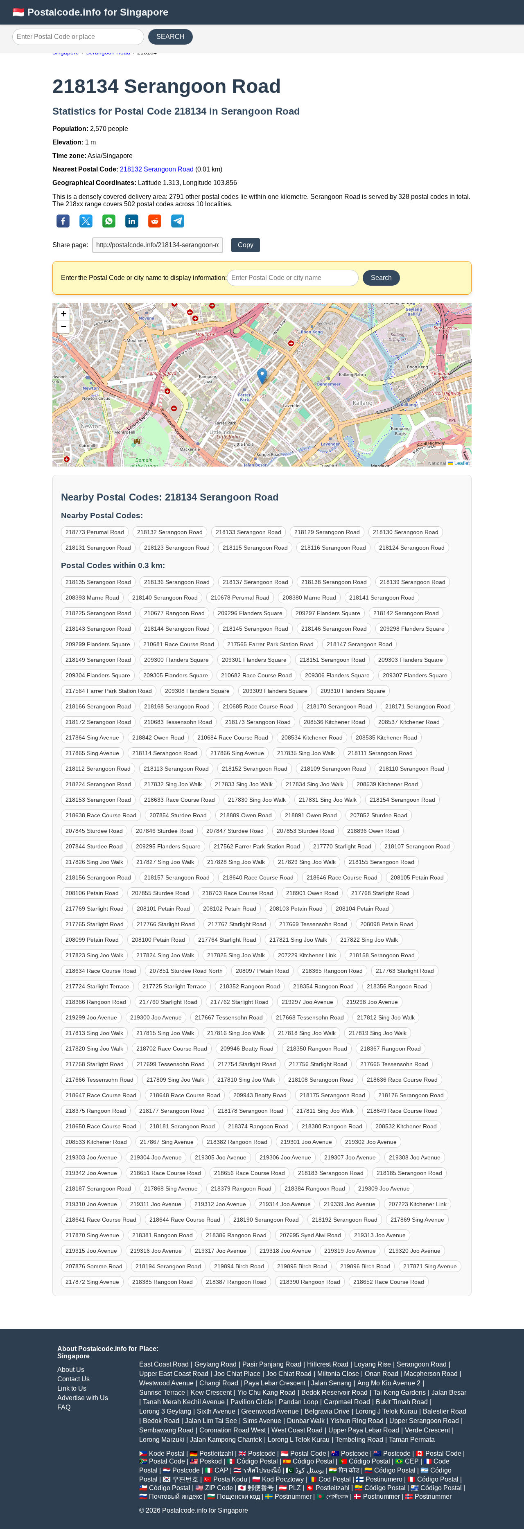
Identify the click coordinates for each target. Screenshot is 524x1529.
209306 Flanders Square (337, 675)
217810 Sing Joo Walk (246, 1079)
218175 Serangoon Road (332, 1095)
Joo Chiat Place (237, 1373)
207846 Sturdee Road (164, 831)
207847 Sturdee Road (235, 831)
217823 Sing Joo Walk (94, 955)
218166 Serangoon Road (98, 706)
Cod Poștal (334, 1479)
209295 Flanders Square (168, 846)
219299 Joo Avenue (91, 1017)
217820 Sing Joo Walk (94, 1048)
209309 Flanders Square (275, 691)
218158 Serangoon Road (382, 955)
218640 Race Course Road (258, 877)
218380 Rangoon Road (332, 1126)
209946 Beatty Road (246, 1048)
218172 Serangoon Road (98, 722)
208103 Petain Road (296, 908)
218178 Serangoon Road (250, 1110)
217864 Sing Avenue (92, 737)
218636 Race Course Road (402, 1079)
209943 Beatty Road (260, 1095)
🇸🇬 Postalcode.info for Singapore (90, 12)
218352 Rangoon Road (249, 986)
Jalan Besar (448, 1392)
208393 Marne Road (92, 597)
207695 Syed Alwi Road (310, 1235)
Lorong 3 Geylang (165, 1411)
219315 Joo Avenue (91, 1250)
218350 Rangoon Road (317, 1048)
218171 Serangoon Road (418, 706)
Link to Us (71, 1388)
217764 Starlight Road (227, 939)
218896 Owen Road (373, 831)
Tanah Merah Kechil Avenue (184, 1401)
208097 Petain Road (262, 970)
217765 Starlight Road (95, 924)
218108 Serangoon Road (321, 1079)
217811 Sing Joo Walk (325, 1110)
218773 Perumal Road (95, 532)
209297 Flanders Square (328, 613)
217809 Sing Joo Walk (175, 1079)
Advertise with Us (82, 1397)
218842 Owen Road (158, 737)
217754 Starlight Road (247, 1064)
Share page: (70, 244)
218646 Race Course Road (342, 877)
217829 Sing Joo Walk (307, 862)
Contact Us (73, 1379)
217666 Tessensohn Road (99, 1079)
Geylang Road (215, 1364)
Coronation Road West (232, 1430)
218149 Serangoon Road (98, 659)
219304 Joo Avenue (156, 1157)
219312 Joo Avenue (220, 1204)
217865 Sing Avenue (92, 753)
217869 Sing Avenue (417, 1219)
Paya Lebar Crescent (274, 1383)
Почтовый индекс (175, 1496)
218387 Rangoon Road (236, 1282)
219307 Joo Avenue (350, 1157)
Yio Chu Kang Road (266, 1392)
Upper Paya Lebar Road (363, 1430)
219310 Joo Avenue (91, 1204)
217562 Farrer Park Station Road (257, 846)
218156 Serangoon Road (98, 877)
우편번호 (185, 1479)
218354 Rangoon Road (323, 986)
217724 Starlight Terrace (97, 986)
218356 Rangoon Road (397, 986)
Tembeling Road (359, 1439)
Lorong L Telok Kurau (299, 1439)
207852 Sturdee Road (378, 815)
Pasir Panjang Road (271, 1364)
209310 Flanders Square (353, 691)
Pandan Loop (298, 1401)
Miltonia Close (338, 1373)
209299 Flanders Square (98, 644)
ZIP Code (219, 1487)
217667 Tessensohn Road (229, 1017)
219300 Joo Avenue (156, 1017)
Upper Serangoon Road (424, 1420)
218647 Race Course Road (101, 1095)
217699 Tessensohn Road (171, 1064)
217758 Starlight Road (95, 1064)
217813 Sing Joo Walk (94, 1033)
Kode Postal (167, 1453)
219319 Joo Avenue (350, 1250)
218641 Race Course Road (101, 1219)
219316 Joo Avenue (156, 1250)
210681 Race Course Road (178, 644)
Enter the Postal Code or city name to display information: (144, 277)
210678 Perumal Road (240, 597)
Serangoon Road (422, 1364)
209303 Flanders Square (410, 659)
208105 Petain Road (417, 877)
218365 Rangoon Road (332, 970)
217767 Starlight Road (237, 924)
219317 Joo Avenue (220, 1250)
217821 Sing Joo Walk (298, 939)
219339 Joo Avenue (349, 1204)
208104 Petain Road (362, 908)
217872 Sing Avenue (92, 1282)
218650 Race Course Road (101, 1126)
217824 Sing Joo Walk (165, 955)
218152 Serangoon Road (254, 768)
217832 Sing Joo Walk (173, 784)
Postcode (262, 1453)
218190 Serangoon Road (266, 1219)
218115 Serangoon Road (255, 547)
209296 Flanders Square (250, 613)
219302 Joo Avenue (371, 1142)
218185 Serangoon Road (409, 1173)
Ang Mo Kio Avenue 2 (388, 1383)
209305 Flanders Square (175, 675)
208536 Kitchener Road (334, 722)
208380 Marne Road (309, 597)
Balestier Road (444, 1411)
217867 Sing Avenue (167, 1142)
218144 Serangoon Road (177, 628)
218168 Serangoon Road (177, 706)
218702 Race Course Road (171, 1048)
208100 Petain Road (158, 939)
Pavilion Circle (251, 1401)
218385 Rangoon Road (162, 1282)
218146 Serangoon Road (334, 628)
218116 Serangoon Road (333, 547)
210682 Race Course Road (256, 675)
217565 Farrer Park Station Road (270, 644)
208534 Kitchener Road (312, 737)
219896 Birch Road (365, 1266)
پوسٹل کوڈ (310, 1470)
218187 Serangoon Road (98, 1188)
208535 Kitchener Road (386, 737)
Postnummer (293, 1496)
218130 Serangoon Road (405, 532)
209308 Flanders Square (197, 691)
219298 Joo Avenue (372, 1002)
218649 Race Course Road (402, 1110)
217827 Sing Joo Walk (165, 862)
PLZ (295, 1487)
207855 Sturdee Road (160, 893)
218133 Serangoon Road (248, 532)
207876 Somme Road (94, 1266)
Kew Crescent (211, 1392)
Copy (245, 244)
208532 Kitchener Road (406, 1126)
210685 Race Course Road (258, 706)
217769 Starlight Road (95, 908)
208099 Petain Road (92, 939)
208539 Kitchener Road (387, 784)
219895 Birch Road (302, 1266)
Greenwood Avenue (270, 1411)
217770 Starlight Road (342, 846)
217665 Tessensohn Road (394, 1064)
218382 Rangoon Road (237, 1142)
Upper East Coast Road (173, 1373)
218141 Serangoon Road (382, 597)
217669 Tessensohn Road (313, 924)
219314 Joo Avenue (285, 1204)
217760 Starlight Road (168, 1002)
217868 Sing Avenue (171, 1188)
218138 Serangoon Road (334, 582)
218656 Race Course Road (249, 1173)
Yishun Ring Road (357, 1420)
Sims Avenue (262, 1420)
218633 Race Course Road (179, 799)
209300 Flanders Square (176, 659)
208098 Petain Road (386, 924)
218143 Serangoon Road (98, 628)
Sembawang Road (166, 1430)
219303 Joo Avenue (91, 1157)
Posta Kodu (230, 1479)
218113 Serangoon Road (176, 768)
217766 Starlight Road (166, 924)
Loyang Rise (372, 1364)
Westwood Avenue (166, 1383)
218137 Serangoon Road (255, 582)
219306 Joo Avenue (285, 1157)
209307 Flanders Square (415, 675)
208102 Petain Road (229, 908)
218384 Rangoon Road (315, 1188)
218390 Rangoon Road (310, 1282)
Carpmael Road (347, 1401)
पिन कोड (349, 1470)
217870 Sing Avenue (92, 1235)
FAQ (63, 1407)
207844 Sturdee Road (94, 846)
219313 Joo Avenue (380, 1235)
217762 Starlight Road (239, 1002)
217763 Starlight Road (405, 970)
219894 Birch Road (239, 1266)
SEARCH (170, 36)
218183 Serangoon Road (331, 1173)
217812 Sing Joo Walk (386, 1017)
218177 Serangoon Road (172, 1110)
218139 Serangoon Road (412, 582)
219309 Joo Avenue (384, 1188)
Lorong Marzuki (161, 1439)
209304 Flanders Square (98, 675)
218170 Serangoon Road (339, 706)
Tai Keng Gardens (399, 1392)
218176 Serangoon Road (411, 1095)
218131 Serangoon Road (98, 547)
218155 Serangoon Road (381, 862)
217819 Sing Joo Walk (378, 1033)
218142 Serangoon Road (406, 613)
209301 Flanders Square (254, 659)
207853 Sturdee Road (305, 831)
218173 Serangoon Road (258, 722)
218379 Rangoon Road (241, 1188)
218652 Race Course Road (388, 1282)
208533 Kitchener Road (96, 1142)
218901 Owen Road (312, 893)
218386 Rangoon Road (236, 1235)
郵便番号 (261, 1487)
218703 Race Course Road (237, 893)
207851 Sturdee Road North (186, 970)
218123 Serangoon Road (177, 547)
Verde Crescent (427, 1430)
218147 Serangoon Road (359, 644)
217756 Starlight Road (318, 1064)
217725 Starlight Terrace (174, 986)
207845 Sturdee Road (94, 831)
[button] (262, 376)
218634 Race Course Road (101, 970)
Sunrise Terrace (162, 1392)
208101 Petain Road (163, 908)
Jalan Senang (331, 1383)
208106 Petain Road (92, 893)
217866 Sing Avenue (237, 753)
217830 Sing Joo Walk (257, 799)
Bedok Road (161, 1420)
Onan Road (381, 1373)
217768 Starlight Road (380, 893)
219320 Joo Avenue (414, 1250)
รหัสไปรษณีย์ (262, 1470)
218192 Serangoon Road (344, 1219)
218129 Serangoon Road (327, 532)
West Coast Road (297, 1430)
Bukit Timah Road (402, 1401)
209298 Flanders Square (412, 628)
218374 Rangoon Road (258, 1126)
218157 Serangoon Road (177, 877)
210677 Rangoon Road (174, 613)
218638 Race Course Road (101, 815)
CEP (412, 1461)
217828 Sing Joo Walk (236, 862)
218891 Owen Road (311, 815)
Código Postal (257, 1461)
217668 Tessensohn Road (310, 1017)
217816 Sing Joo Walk (236, 1033)
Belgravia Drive (327, 1411)
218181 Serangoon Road (182, 1126)
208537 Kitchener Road (409, 722)
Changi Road (218, 1383)
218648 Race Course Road (184, 1095)
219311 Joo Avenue (155, 1204)
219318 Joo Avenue (285, 1250)
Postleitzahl (216, 1453)
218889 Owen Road (246, 815)
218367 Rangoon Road (390, 1048)
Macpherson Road (431, 1373)
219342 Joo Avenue (91, 1173)
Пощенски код (238, 1496)
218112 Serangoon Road (98, 768)
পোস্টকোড (337, 1496)
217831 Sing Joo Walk (328, 799)
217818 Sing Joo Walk (307, 1033)
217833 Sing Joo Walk (244, 784)
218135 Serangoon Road (98, 582)
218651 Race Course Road (165, 1173)
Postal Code (308, 1453)
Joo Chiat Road (289, 1373)
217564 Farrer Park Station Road (109, 691)
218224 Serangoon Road (98, 784)
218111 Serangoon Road (380, 753)
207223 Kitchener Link (417, 1204)
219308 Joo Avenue (414, 1157)
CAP (221, 1470)
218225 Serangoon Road (98, 613)
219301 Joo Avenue (306, 1142)
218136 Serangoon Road (177, 582)
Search (381, 277)
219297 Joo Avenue (307, 1002)
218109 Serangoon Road (333, 768)
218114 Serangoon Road (164, 753)
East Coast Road (164, 1364)
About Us (70, 1369)
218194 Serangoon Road (168, 1266)
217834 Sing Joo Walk (314, 784)
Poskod (211, 1461)
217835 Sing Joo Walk (306, 753)
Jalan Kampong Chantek (226, 1439)
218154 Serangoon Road (402, 799)
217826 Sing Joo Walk (94, 862)
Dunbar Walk (306, 1420)
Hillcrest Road (327, 1364)
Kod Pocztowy (283, 1479)
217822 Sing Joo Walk (369, 939)
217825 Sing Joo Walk (236, 955)
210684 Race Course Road (232, 737)
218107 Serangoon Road (417, 846)
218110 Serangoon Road (411, 768)
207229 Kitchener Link (307, 955)
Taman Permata (412, 1439)
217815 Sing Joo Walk (165, 1033)
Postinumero (384, 1479)
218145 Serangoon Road (255, 628)
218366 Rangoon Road (96, 1002)
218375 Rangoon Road (96, 1110)
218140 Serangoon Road (165, 597)
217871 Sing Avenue (430, 1266)
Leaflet (461, 462)
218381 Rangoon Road (162, 1235)
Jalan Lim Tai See (211, 1420)
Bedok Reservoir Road (334, 1392)
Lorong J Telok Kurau (386, 1411)
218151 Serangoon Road (332, 659)
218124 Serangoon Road (412, 547)
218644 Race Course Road (184, 1219)
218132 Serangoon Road (157, 169)
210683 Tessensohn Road (178, 722)
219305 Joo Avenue (220, 1157)
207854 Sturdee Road (178, 815)
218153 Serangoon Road (98, 799)
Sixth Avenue (216, 1411)
